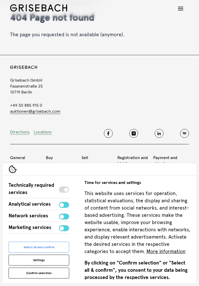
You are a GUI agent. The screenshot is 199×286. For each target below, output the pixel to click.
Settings (39, 260)
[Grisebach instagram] (133, 133)
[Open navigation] (180, 8)
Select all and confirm (39, 247)
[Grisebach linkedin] (159, 133)
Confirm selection (39, 273)
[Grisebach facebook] (108, 133)
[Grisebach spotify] (184, 133)
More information (166, 251)
